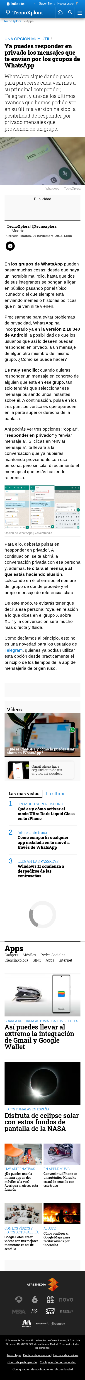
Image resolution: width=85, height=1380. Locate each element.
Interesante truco (32, 832)
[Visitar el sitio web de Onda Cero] (50, 1311)
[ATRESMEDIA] (42, 1284)
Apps (14, 948)
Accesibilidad (64, 1369)
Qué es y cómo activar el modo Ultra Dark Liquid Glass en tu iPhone (46, 814)
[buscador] (70, 12)
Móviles (29, 954)
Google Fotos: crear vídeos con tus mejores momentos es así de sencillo (21, 1243)
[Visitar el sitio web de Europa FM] (66, 1311)
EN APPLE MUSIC (57, 1169)
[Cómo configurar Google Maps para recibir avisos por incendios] (62, 1214)
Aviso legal (14, 1355)
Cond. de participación (22, 1362)
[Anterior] (34, 4)
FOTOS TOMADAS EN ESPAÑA (27, 1109)
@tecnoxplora (44, 226)
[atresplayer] (61, 12)
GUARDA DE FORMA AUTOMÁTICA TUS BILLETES (41, 1021)
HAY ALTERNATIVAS (20, 1169)
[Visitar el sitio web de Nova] (66, 1299)
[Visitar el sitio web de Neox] (50, 1299)
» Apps (29, 21)
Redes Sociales (53, 954)
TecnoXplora (13, 21)
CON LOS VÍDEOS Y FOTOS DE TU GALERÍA (22, 1230)
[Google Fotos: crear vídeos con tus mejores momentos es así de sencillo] (23, 1214)
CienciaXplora (16, 960)
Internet (65, 960)
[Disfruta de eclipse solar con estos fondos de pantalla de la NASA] (42, 1083)
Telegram (14, 650)
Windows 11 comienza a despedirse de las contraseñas (41, 871)
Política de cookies (65, 1355)
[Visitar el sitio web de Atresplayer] (42, 1323)
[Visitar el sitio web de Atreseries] (34, 1311)
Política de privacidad (37, 1355)
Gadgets (11, 954)
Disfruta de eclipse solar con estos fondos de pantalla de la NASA (42, 1122)
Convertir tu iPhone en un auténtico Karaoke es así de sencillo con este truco (60, 1179)
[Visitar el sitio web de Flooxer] (58, 1323)
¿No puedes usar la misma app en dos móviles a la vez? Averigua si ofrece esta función (21, 1181)
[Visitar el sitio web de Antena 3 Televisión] (19, 1299)
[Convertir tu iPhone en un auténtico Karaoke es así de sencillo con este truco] (62, 1154)
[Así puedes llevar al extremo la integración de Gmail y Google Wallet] (42, 995)
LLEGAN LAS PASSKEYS (38, 861)
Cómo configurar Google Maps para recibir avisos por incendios (57, 1239)
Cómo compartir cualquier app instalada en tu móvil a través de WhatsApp (44, 842)
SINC (37, 960)
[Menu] (79, 12)
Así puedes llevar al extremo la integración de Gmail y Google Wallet (39, 1037)
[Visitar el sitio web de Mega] (19, 1311)
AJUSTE (50, 1228)
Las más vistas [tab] (24, 793)
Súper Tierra (47, 3)
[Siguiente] (76, 4)
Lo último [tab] (56, 793)
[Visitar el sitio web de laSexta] (34, 1299)
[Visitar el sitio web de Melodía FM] (27, 1323)
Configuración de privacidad (58, 1362)
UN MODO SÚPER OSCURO (40, 803)
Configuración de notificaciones (32, 1369)
